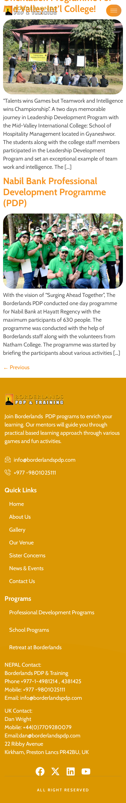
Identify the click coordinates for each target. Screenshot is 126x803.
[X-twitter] (55, 771)
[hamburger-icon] (113, 11)
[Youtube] (86, 771)
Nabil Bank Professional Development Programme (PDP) (54, 192)
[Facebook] (40, 771)
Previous (16, 367)
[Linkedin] (70, 771)
